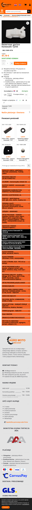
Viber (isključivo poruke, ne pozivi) (15, 375)
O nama (6, 407)
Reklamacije (8, 418)
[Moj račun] (30, 4)
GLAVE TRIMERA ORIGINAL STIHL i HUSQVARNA (13, 257)
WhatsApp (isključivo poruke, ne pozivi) (16, 373)
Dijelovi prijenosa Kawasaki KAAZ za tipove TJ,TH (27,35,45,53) (13, 242)
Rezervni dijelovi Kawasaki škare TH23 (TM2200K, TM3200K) (13, 247)
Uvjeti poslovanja (9, 409)
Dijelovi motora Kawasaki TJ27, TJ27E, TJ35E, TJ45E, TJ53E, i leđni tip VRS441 (14, 237)
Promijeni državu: (18, 94)
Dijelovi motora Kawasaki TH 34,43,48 (12, 231)
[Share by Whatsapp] (20, 100)
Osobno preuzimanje (10, 414)
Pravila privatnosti (10, 410)
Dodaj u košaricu (20, 63)
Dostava (7, 412)
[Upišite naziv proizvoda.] (28, 11)
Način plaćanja (9, 416)
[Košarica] (25, 4)
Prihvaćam (5, 507)
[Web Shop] (6, 4)
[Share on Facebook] (17, 100)
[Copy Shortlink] (4, 102)
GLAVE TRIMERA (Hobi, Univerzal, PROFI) (10, 252)
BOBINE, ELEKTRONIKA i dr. (11, 195)
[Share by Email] (23, 100)
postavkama (25, 504)
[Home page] (1, 15)
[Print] (26, 100)
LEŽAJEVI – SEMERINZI (10, 211)
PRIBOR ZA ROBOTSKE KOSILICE (13, 318)
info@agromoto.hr (10, 371)
